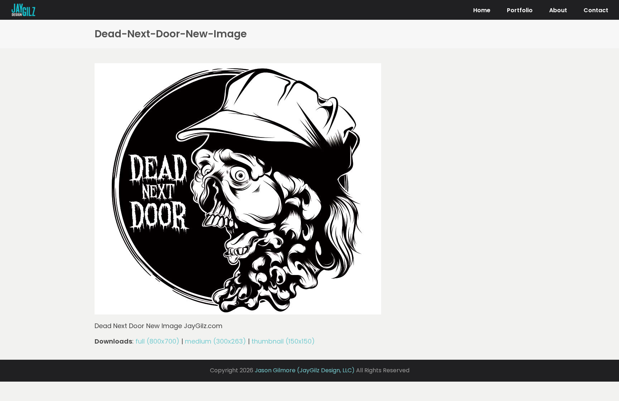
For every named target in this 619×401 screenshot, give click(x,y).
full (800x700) (157, 341)
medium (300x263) (215, 341)
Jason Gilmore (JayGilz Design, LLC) (305, 370)
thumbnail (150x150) (283, 341)
